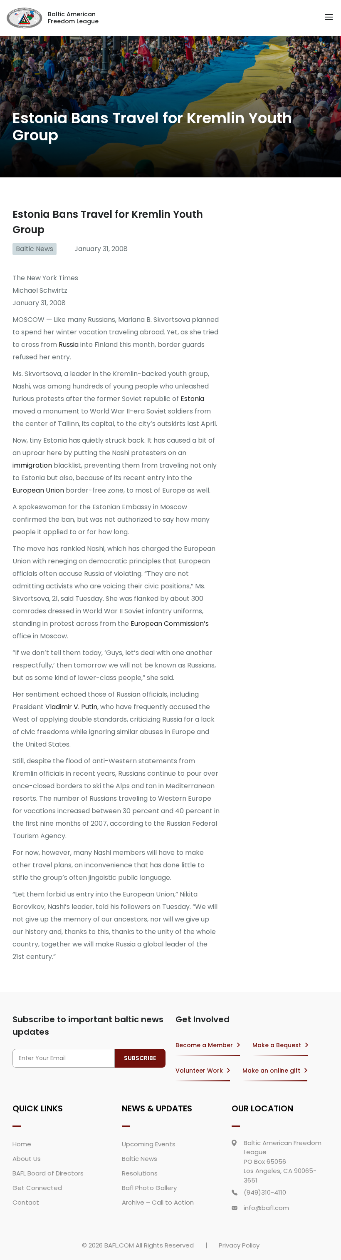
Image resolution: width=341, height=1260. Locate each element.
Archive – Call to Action (158, 1202)
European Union (38, 490)
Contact (25, 1202)
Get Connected (37, 1187)
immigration (32, 465)
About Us (26, 1158)
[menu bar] (329, 17)
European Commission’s (170, 623)
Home (21, 1144)
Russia (69, 344)
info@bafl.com (266, 1207)
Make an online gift (271, 1070)
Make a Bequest (276, 1045)
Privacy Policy (239, 1245)
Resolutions (140, 1173)
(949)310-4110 (265, 1192)
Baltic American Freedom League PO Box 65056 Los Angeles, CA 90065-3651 (282, 1161)
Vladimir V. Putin (71, 707)
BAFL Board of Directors (48, 1173)
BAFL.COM (119, 1245)
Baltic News (34, 249)
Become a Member (204, 1045)
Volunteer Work (199, 1070)
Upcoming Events (148, 1144)
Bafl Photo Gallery (149, 1187)
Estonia (192, 398)
